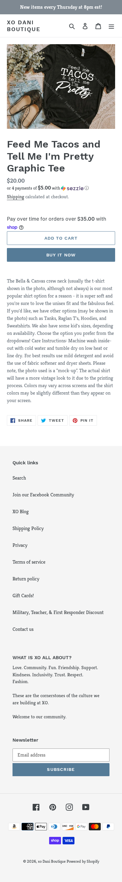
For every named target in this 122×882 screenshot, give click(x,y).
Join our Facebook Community (43, 494)
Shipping (15, 196)
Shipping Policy (28, 528)
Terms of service (29, 562)
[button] (48, 188)
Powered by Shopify (83, 861)
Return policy (26, 578)
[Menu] (111, 26)
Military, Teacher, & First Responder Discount (58, 612)
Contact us (23, 629)
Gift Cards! (23, 595)
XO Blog (21, 511)
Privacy (20, 545)
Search (19, 478)
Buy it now (61, 254)
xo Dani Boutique (23, 25)
